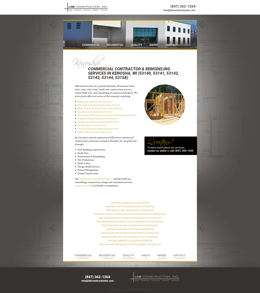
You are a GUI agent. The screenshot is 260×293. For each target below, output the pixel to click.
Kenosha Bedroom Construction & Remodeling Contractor (130, 221)
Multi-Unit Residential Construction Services (100, 108)
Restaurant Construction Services (94, 101)
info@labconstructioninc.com (179, 10)
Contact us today (83, 185)
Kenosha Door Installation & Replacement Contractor (130, 244)
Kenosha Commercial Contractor (130, 202)
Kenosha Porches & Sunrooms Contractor (130, 229)
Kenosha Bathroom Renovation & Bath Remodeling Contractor (130, 214)
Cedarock (148, 289)
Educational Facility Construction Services (99, 105)
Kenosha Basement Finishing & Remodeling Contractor (130, 218)
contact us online (156, 150)
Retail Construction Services (92, 125)
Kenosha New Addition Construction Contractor (130, 237)
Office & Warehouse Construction (95, 132)
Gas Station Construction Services (95, 111)
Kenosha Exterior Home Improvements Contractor (130, 233)
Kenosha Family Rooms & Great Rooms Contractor (130, 225)
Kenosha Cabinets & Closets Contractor (130, 240)
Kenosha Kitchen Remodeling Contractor (130, 210)
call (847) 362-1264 (181, 150)
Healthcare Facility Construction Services (98, 122)
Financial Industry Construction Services (98, 128)
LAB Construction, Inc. (120, 289)
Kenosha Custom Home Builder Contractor (130, 206)
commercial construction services (96, 178)
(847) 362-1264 (183, 6)
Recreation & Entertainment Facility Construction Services (107, 115)
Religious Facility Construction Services (97, 118)
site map (130, 289)
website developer (139, 289)
